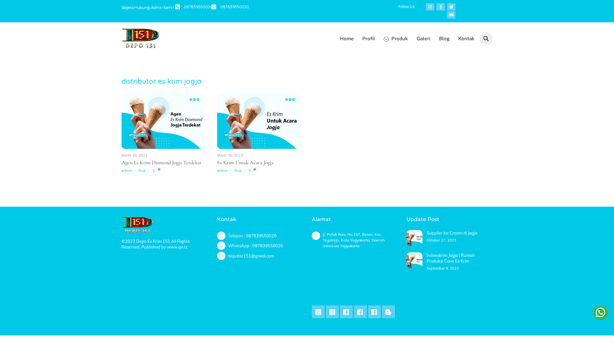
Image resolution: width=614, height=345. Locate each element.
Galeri (423, 38)
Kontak (466, 38)
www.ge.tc (177, 246)
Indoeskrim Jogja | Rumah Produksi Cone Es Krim (451, 258)
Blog (444, 38)
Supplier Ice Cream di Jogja (452, 232)
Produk (399, 38)
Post (142, 170)
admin (127, 170)
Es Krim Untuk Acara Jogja (245, 162)
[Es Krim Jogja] (141, 46)
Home (347, 38)
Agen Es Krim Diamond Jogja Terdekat (162, 162)
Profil (368, 38)
